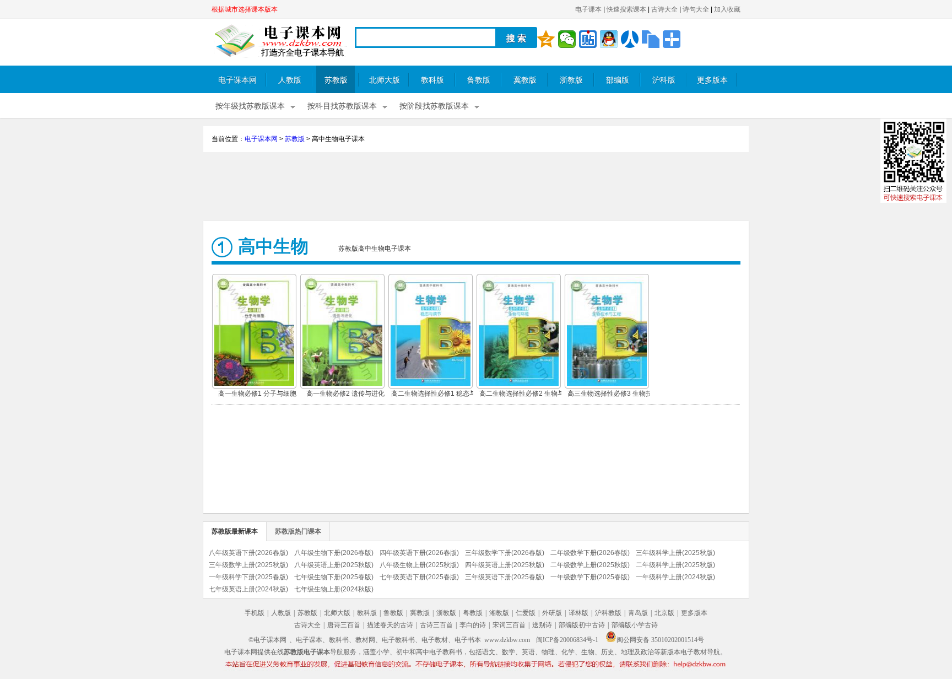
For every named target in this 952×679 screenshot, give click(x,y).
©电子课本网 (267, 640)
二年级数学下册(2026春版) (590, 553)
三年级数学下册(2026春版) (504, 553)
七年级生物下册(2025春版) (334, 577)
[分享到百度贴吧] (588, 39)
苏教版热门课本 (298, 531)
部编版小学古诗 (635, 625)
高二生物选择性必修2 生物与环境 (521, 395)
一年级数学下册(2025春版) (590, 577)
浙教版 (571, 80)
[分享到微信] (567, 39)
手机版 (254, 613)
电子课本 (588, 9)
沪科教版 (608, 613)
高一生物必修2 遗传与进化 (345, 393)
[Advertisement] (476, 188)
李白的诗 (472, 625)
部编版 (617, 80)
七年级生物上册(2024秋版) (334, 589)
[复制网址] (650, 39)
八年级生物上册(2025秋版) (419, 565)
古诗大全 (664, 9)
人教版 (289, 80)
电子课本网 (237, 80)
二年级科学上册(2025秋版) (675, 565)
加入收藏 (727, 9)
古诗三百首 (436, 625)
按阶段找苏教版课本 (434, 106)
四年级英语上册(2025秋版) (504, 565)
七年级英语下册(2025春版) (419, 577)
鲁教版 (478, 80)
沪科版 (663, 80)
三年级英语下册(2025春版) (504, 577)
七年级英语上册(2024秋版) (248, 589)
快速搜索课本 (626, 9)
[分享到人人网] (630, 39)
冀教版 (525, 80)
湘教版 (499, 613)
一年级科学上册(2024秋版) (675, 577)
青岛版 (638, 613)
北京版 (664, 613)
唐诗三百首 (343, 625)
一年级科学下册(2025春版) (248, 577)
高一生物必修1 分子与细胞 (257, 393)
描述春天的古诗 (390, 625)
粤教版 (473, 613)
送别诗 (542, 625)
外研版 (552, 613)
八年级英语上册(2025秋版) (334, 565)
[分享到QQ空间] (546, 39)
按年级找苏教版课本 (250, 106)
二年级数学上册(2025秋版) (590, 565)
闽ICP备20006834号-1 (567, 640)
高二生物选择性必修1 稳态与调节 (433, 395)
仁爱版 (526, 613)
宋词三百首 (509, 625)
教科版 (432, 80)
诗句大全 (696, 9)
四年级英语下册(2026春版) (419, 553)
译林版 (578, 613)
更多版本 (712, 80)
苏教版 (336, 80)
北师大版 (384, 80)
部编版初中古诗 (582, 625)
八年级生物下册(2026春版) (334, 553)
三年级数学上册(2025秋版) (248, 565)
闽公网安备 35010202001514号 (660, 640)
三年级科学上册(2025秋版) (675, 553)
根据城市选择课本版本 (245, 9)
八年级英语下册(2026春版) (248, 553)
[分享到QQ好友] (609, 39)
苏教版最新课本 (235, 531)
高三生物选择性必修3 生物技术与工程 (609, 395)
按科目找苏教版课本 (342, 106)
